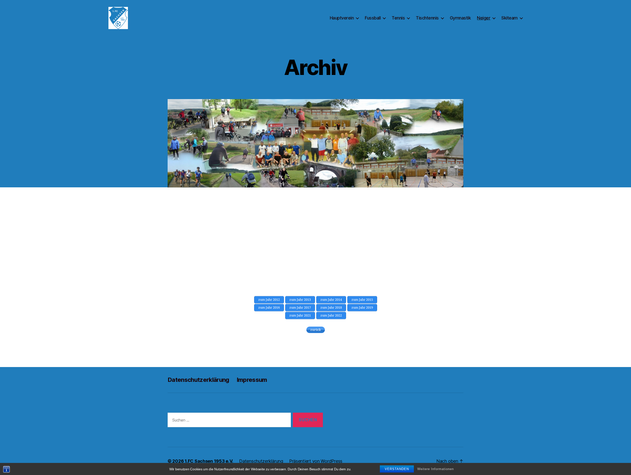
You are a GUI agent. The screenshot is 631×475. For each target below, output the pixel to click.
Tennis (398, 17)
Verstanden (397, 469)
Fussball (373, 17)
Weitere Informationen (435, 469)
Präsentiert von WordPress (315, 461)
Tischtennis (427, 17)
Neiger (483, 17)
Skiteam (509, 17)
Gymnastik (460, 17)
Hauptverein (342, 17)
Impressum (252, 379)
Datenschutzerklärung (198, 379)
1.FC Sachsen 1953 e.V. (209, 461)
